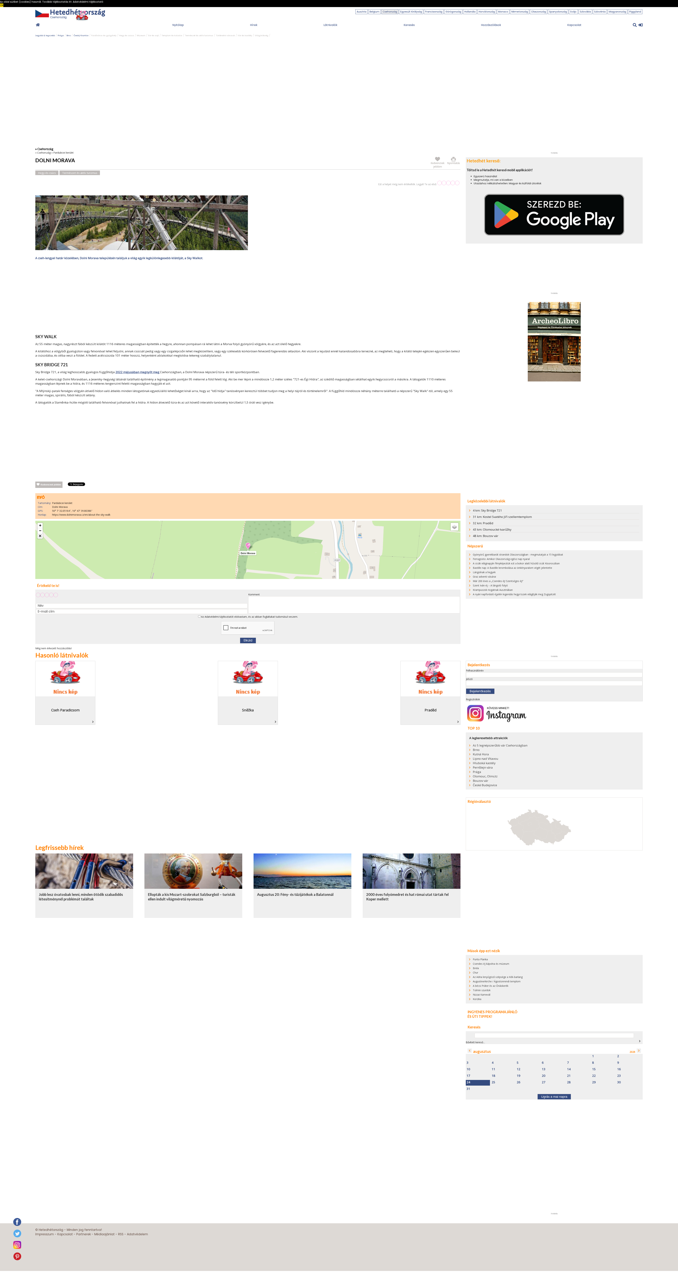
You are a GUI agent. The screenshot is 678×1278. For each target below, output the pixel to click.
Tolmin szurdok (481, 990)
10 (468, 1069)
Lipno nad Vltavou (485, 758)
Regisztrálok (473, 699)
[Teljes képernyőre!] (40, 536)
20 (543, 1076)
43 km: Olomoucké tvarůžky (492, 529)
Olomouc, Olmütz (485, 776)
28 (569, 1082)
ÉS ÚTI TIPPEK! (480, 1016)
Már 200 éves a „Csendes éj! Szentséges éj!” (498, 581)
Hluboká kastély (484, 763)
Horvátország (487, 11)
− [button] (40, 530)
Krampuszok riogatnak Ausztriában (493, 590)
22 (594, 1076)
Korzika (477, 999)
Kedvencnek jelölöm (51, 484)
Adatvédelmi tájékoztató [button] (88, 2)
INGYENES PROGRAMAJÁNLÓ (492, 1012)
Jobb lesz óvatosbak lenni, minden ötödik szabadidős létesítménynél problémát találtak (81, 896)
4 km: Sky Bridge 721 (487, 510)
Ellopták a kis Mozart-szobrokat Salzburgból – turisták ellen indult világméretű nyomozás (191, 896)
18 (493, 1076)
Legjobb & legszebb (45, 35)
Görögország (453, 11)
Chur (475, 972)
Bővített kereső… (475, 1042)
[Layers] (454, 527)
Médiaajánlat (104, 1234)
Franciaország (433, 11)
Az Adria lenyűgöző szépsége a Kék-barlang (498, 977)
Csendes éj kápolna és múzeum (491, 963)
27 (543, 1082)
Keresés (409, 25)
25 (493, 1082)
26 (518, 1082)
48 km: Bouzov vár (485, 536)
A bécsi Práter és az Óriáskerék (490, 985)
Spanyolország (558, 11)
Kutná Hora (481, 754)
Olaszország (538, 11)
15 (594, 1069)
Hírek (253, 25)
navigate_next (640, 1041)
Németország (519, 11)
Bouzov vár (480, 781)
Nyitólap (178, 25)
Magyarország (617, 11)
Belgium (374, 11)
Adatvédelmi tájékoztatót (219, 616)
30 (619, 1082)
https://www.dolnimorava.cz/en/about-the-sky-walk (81, 514)
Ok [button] (1, 5)
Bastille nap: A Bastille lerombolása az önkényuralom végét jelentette (512, 567)
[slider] (448, 183)
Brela (476, 968)
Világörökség (261, 35)
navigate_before (470, 1051)
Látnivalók (330, 25)
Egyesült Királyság (411, 11)
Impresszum (44, 1234)
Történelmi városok (225, 35)
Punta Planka (480, 959)
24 (468, 1082)
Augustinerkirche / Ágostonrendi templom (497, 981)
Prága (61, 35)
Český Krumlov (81, 35)
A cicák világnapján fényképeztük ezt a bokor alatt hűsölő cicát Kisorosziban (516, 563)
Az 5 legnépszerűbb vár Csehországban (500, 745)
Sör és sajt (153, 35)
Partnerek (83, 1234)
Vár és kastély (245, 35)
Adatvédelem (137, 1234)
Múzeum (141, 35)
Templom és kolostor (172, 35)
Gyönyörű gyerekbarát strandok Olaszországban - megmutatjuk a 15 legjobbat (518, 554)
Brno (69, 35)
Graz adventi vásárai (484, 576)
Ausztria (361, 11)
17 (468, 1076)
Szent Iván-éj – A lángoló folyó (490, 585)
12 (518, 1069)
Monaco (503, 11)
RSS (120, 1234)
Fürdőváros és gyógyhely (103, 35)
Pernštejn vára (483, 767)
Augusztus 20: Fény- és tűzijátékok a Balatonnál (295, 894)
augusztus (482, 1051)
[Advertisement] (247, 298)
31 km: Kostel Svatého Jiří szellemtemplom (502, 517)
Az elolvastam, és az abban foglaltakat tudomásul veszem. (249, 616)
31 (468, 1089)
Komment (254, 594)
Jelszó (469, 679)
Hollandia (469, 11)
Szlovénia (600, 11)
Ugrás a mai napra (554, 1096)
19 (518, 1076)
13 (543, 1069)
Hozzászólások (491, 25)
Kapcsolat (574, 25)
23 (619, 1076)
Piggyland (635, 11)
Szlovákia (585, 11)
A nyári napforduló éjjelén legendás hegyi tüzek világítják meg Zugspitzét (514, 594)
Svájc (573, 11)
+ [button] (40, 525)
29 (594, 1082)
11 (493, 1069)
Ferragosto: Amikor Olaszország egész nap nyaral (501, 559)
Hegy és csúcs (126, 35)
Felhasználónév (475, 670)
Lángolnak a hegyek (484, 572)
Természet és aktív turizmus (199, 35)
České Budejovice (485, 785)
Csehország (390, 11)
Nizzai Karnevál (481, 994)
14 (569, 1069)
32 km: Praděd (483, 523)
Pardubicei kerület (63, 152)
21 (569, 1076)
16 (619, 1069)
